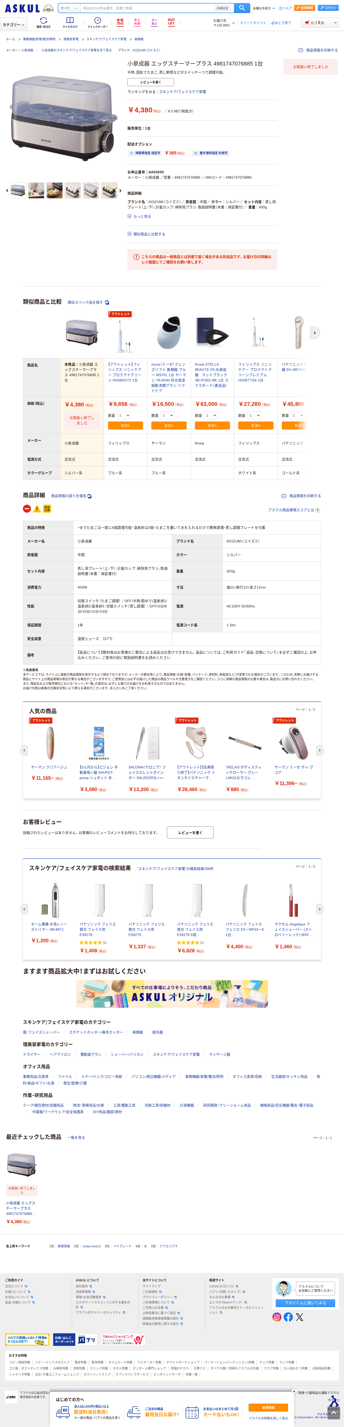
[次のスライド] (120, 191)
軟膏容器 (64, 1246)
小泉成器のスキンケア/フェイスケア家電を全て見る (77, 50)
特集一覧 (192, 1374)
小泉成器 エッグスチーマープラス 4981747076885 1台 (20, 1208)
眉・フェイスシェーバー (41, 1032)
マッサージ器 (219, 1054)
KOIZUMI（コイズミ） (146, 50)
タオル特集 (120, 1368)
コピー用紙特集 (19, 1362)
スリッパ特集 (99, 1368)
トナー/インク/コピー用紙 (101, 1077)
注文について (14, 1286)
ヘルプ (287, 8)
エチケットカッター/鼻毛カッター (96, 1032)
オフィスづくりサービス (132, 1374)
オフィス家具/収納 (247, 1077)
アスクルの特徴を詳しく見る (268, 1418)
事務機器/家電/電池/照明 (39, 39)
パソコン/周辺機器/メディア (153, 1077)
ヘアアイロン (60, 1054)
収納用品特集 (322, 1368)
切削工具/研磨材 (157, 1105)
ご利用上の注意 (153, 1308)
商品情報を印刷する (321, 50)
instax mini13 (92, 1246)
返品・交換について (18, 1302)
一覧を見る (76, 1138)
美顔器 (139, 39)
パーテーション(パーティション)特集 (229, 1362)
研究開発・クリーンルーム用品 (227, 1105)
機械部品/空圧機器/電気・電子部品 (286, 1105)
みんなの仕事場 (219, 1297)
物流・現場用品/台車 (88, 1105)
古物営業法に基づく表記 (159, 1313)
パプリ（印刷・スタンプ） (225, 1292)
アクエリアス (169, 1246)
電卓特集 (81, 1362)
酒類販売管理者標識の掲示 (161, 1318)
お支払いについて (17, 1297)
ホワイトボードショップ (182, 1362)
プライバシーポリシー (158, 1297)
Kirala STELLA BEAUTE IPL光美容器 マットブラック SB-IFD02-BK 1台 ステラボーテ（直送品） (211, 374)
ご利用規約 (150, 1292)
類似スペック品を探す (86, 302)
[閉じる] (294, 1391)
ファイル (65, 1077)
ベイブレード (122, 1246)
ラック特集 (286, 1362)
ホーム (10, 39)
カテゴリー (11, 25)
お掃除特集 (60, 1368)
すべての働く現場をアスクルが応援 (235, 1368)
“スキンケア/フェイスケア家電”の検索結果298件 (175, 869)
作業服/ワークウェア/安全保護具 (58, 1112)
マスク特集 (271, 1368)
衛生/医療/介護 (75, 1083)
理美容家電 (71, 39)
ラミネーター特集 (149, 1362)
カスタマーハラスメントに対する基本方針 (103, 1305)
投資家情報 (83, 1292)
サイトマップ (152, 1286)
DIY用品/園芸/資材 (107, 1112)
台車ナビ (200, 1368)
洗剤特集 (79, 1368)
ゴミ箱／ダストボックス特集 (28, 1368)
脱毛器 (157, 1032)
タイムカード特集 (120, 1362)
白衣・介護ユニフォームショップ (57, 1374)
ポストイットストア (97, 1374)
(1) (105, 942)
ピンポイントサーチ (167, 1374)
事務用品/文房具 (36, 1077)
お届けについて (15, 1292)
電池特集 (97, 1362)
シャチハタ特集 (19, 1374)
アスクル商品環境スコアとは (291, 510)
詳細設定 (223, 8)
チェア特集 (266, 1362)
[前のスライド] (7, 191)
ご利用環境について (156, 1302)
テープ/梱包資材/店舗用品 (43, 1105)
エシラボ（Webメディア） (226, 1302)
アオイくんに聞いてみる (305, 1303)
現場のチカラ (180, 1368)
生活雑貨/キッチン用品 (289, 1077)
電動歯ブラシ (90, 1054)
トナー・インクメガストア (52, 1362)
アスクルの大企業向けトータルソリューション (236, 1310)
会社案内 (82, 1286)
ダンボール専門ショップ (149, 1368)
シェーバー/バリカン (127, 1054)
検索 (242, 8)
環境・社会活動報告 (88, 1297)
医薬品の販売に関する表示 (161, 1324)
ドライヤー (32, 1054)
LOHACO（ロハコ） (221, 1286)
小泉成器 (27, 50)
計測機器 (187, 1105)
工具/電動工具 (124, 1105)
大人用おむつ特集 (296, 1368)
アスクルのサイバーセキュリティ (98, 1312)
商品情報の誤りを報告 (68, 496)
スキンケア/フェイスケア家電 (106, 39)
